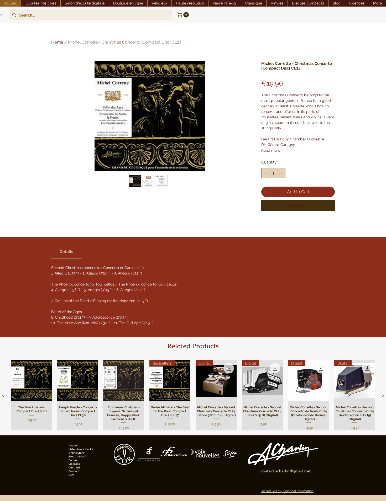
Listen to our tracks (81, 449)
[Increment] (281, 173)
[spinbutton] (273, 173)
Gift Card (74, 467)
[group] (193, 395)
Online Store (76, 452)
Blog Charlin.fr (78, 456)
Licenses (74, 463)
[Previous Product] (3, 395)
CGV (71, 474)
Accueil (73, 445)
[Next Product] (383, 395)
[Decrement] (265, 173)
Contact (74, 471)
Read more (270, 150)
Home (57, 42)
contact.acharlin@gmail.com (285, 470)
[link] (183, 15)
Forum (73, 460)
